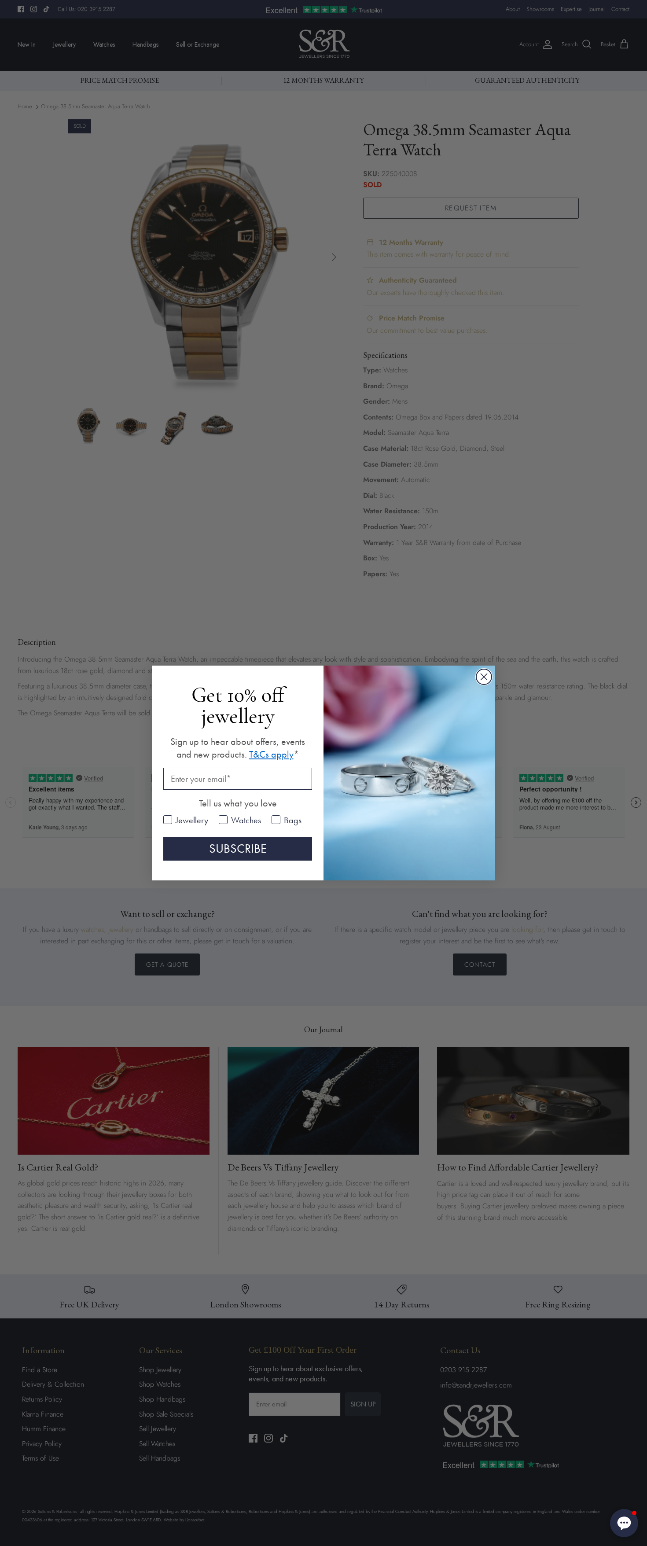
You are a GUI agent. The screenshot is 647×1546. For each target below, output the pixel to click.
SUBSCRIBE (238, 848)
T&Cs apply (271, 754)
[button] (624, 1523)
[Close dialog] (484, 677)
